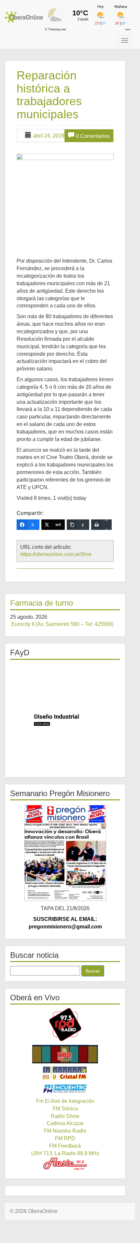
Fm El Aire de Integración (65, 1101)
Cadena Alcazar (65, 1123)
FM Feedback (65, 1146)
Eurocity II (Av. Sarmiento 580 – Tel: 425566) (62, 624)
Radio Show (65, 1116)
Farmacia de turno (41, 602)
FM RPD (65, 1138)
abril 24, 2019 (48, 136)
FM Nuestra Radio (65, 1131)
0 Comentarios (93, 136)
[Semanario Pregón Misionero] (65, 853)
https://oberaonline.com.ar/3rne (55, 554)
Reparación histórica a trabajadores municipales (49, 95)
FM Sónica (65, 1108)
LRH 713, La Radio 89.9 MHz (65, 1153)
